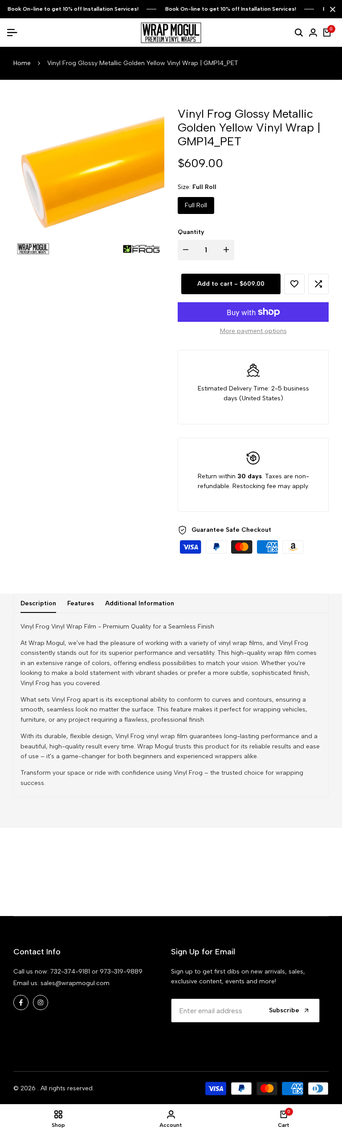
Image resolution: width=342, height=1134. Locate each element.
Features (80, 603)
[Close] (330, 9)
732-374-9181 (70, 971)
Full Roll (196, 205)
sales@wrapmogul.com (75, 983)
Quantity (191, 232)
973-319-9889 (121, 971)
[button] (294, 284)
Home (22, 63)
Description (38, 603)
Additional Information (139, 603)
